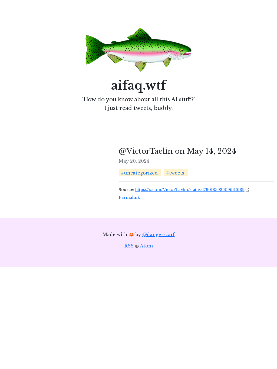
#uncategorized (139, 173)
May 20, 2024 (134, 161)
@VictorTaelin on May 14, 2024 (177, 151)
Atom (146, 246)
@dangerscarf (158, 234)
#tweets (175, 173)
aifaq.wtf (138, 85)
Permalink (129, 197)
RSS (129, 246)
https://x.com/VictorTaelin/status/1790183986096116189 (190, 189)
